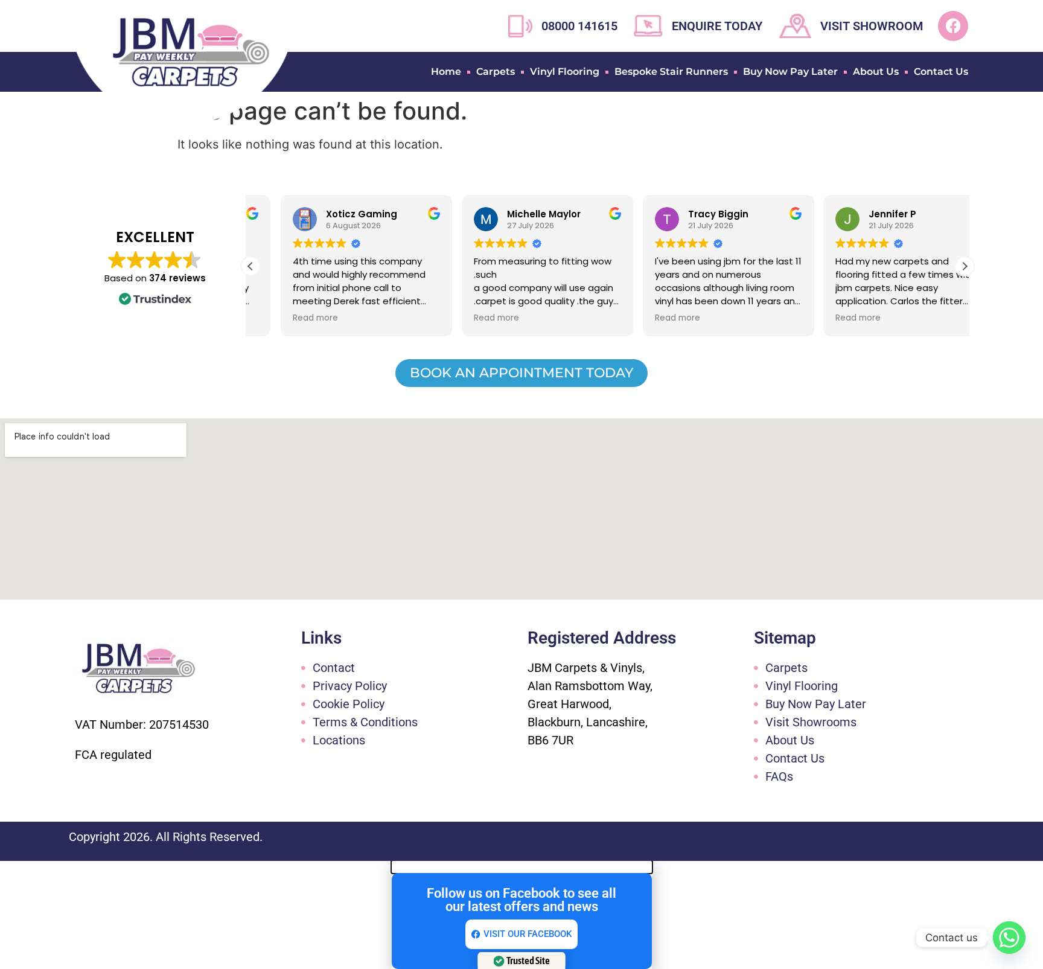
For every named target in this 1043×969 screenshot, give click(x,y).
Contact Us (941, 71)
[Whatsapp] (1009, 937)
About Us (876, 71)
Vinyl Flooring (564, 71)
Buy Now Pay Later (790, 71)
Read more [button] (285, 318)
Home (446, 71)
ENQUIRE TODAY (717, 26)
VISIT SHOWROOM (871, 26)
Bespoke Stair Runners (671, 71)
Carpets (495, 71)
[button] (964, 266)
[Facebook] (953, 26)
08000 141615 (579, 26)
